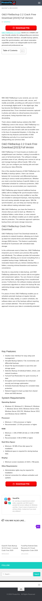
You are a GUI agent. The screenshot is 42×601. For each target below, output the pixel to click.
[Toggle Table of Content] (21, 51)
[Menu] (39, 3)
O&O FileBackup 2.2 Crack (11, 33)
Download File (22, 28)
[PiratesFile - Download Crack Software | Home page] (10, 3)
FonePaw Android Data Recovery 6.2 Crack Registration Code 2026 (29, 548)
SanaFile (7, 22)
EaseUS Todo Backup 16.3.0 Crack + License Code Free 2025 (10, 548)
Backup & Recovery (10, 8)
